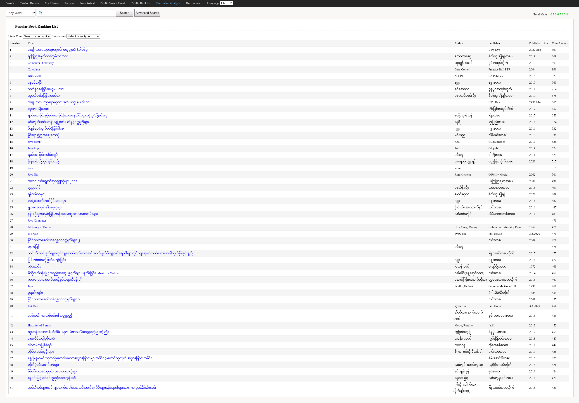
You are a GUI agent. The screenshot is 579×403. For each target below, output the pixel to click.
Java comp (34, 141)
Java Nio (33, 174)
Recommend (194, 3)
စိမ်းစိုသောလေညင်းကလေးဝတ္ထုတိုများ (53, 371)
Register (69, 3)
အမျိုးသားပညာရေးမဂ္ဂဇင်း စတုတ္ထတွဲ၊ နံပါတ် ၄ (58, 49)
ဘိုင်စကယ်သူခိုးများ (41, 351)
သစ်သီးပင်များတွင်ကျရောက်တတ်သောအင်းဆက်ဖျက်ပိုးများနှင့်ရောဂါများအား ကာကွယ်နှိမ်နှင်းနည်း (92, 387)
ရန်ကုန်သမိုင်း (36, 194)
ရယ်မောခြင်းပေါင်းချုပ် (43, 155)
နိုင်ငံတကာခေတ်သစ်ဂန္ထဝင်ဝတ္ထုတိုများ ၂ (54, 240)
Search (10, 3)
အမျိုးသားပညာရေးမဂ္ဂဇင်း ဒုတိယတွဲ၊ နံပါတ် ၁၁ (58, 102)
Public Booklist (141, 3)
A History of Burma (39, 227)
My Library (52, 3)
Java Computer (37, 220)
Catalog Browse (29, 3)
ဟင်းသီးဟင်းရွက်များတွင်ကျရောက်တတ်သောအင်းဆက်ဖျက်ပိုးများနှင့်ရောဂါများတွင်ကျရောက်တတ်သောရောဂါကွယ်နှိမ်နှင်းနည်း (111, 253)
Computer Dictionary (41, 63)
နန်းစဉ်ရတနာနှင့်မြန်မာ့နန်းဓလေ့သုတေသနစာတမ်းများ (63, 214)
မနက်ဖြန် (34, 247)
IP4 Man (33, 233)
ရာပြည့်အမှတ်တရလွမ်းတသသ (48, 56)
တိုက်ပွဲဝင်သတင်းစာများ (43, 365)
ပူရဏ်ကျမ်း (35, 292)
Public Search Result (113, 3)
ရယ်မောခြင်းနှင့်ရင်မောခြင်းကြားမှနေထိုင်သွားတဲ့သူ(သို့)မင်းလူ (67, 115)
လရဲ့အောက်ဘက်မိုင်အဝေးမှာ (47, 201)
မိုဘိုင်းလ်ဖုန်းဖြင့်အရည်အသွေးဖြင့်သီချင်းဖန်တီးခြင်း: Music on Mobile (73, 273)
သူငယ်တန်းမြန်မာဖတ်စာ (44, 95)
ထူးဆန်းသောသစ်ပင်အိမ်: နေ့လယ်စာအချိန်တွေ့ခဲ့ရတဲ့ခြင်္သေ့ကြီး (68, 332)
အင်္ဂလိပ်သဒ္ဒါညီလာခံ (41, 338)
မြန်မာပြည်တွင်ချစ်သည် (43, 161)
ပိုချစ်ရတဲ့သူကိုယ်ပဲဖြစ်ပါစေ (46, 128)
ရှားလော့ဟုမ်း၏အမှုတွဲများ (45, 207)
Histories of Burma (39, 325)
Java (30, 286)
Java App (33, 148)
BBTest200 (35, 76)
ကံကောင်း (34, 266)
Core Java (34, 69)
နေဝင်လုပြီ (35, 82)
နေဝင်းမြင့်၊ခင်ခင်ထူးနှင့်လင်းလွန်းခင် (52, 378)
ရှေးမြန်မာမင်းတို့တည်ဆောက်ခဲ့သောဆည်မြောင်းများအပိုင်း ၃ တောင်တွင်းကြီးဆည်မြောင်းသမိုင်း (90, 358)
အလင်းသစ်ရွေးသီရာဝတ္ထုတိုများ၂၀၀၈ (53, 181)
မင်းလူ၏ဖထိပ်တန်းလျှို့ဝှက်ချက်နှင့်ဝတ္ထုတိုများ (58, 122)
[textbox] (77, 12)
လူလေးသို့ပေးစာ (38, 109)
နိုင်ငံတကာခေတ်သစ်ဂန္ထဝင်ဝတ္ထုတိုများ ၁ (54, 299)
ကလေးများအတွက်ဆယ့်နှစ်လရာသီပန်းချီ (54, 279)
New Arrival (87, 3)
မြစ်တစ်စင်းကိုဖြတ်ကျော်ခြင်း (47, 260)
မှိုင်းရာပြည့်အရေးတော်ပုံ (43, 135)
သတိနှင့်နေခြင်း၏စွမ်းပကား (46, 89)
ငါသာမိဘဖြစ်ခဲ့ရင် (40, 345)
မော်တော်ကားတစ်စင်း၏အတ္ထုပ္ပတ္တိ (50, 315)
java (30, 168)
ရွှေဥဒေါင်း (35, 187)
